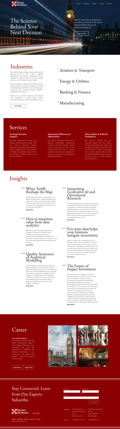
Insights (26, 419)
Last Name (85, 389)
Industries (20, 419)
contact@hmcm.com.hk (78, 419)
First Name (67, 389)
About (14, 419)
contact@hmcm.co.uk (94, 419)
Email (65, 395)
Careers (32, 419)
